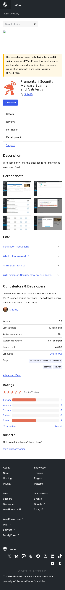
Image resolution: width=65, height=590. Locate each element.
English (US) (56, 353)
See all (58, 426)
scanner (47, 367)
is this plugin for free (14, 265)
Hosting (7, 478)
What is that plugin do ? (16, 256)
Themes (38, 473)
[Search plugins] (35, 24)
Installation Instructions (16, 246)
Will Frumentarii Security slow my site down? (27, 275)
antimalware (35, 361)
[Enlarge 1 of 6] (27, 185)
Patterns (39, 483)
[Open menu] (60, 4)
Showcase (40, 467)
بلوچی (13, 548)
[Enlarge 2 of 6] (57, 185)
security (57, 367)
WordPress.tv (12, 509)
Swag (38, 509)
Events (38, 498)
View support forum (14, 448)
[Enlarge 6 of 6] (57, 219)
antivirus (47, 361)
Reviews (11, 121)
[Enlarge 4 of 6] (57, 202)
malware (57, 361)
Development (13, 137)
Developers (9, 504)
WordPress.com (13, 519)
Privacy (7, 483)
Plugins (38, 478)
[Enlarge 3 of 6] (27, 202)
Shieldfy (28, 94)
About (6, 467)
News (6, 473)
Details (10, 113)
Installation (12, 129)
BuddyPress (11, 535)
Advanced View (12, 375)
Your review (9, 426)
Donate (39, 504)
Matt (7, 524)
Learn (6, 493)
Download (10, 102)
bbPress (9, 529)
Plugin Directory (11, 13)
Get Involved (41, 493)
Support (10, 145)
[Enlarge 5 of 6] (27, 219)
